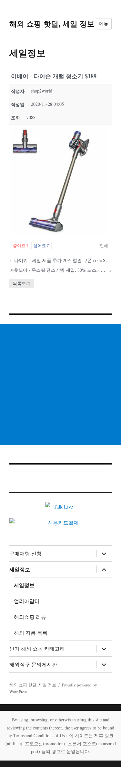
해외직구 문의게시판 (33, 665)
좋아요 (20, 245)
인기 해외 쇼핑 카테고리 (37, 649)
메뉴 (103, 23)
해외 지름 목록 (30, 633)
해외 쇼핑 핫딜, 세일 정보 (52, 23)
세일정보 (19, 569)
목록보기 (22, 283)
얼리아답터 (27, 601)
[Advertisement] (60, 384)
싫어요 (41, 245)
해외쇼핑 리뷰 (30, 617)
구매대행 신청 (25, 554)
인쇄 (104, 245)
